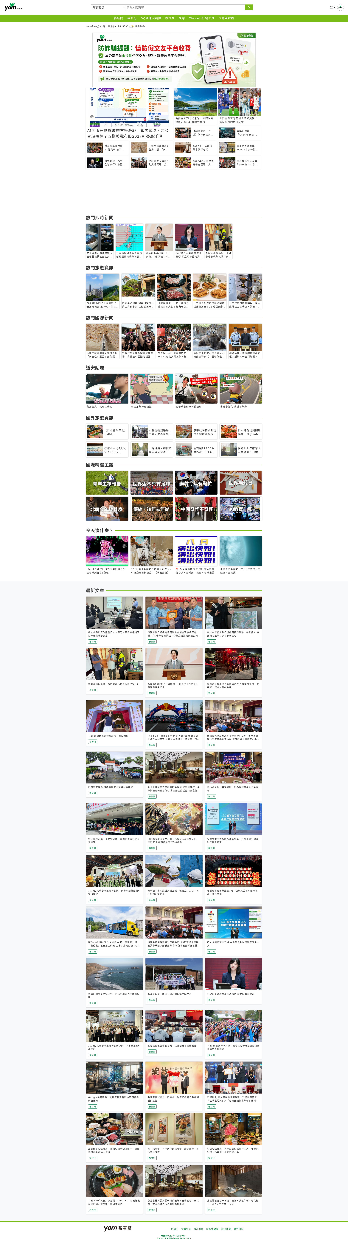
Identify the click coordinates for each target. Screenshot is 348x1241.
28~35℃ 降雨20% (131, 26)
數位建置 (226, 1228)
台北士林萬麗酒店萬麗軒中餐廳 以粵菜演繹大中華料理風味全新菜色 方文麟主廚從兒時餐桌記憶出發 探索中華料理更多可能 (174, 790)
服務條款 (199, 1228)
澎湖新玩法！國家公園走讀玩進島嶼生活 (170, 994)
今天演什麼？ (100, 530)
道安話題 (95, 367)
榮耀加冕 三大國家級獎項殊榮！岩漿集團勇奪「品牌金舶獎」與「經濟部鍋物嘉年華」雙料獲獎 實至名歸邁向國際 (233, 1100)
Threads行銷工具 (202, 18)
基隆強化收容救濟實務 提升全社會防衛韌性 (172, 1045)
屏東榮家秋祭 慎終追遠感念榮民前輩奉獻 (110, 787)
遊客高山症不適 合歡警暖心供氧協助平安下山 (114, 684)
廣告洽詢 (239, 1228)
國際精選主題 (100, 465)
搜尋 (182, 18)
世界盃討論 (226, 18)
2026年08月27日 (95, 26)
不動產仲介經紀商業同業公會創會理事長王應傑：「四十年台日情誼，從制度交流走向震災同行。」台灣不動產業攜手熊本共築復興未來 (173, 635)
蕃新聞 (118, 18)
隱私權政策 (212, 1228)
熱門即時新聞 (100, 217)
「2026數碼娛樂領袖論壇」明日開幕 (108, 735)
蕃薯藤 (13, 6)
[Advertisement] (167, 193)
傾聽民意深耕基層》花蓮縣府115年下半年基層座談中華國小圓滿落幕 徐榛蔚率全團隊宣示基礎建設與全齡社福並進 (233, 739)
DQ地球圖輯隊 (151, 18)
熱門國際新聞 (100, 318)
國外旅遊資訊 (100, 418)
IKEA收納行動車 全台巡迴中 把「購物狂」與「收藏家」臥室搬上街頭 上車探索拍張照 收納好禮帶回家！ (113, 945)
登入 (333, 7)
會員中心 (186, 1228)
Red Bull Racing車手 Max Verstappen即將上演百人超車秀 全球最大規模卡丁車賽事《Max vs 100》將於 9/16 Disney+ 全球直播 (174, 739)
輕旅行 (132, 18)
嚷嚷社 (170, 18)
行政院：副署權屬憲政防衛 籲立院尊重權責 (230, 994)
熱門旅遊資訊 (100, 267)
